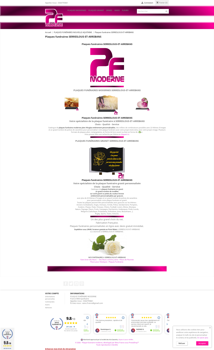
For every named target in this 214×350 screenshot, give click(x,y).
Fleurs (125, 10)
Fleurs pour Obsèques (98, 262)
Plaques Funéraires (116, 262)
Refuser (182, 343)
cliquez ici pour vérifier (125, 340)
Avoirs (47, 305)
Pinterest (81, 283)
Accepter (202, 343)
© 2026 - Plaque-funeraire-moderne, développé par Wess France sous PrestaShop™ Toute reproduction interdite (107, 343)
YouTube (76, 283)
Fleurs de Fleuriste (127, 259)
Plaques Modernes (76, 10)
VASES (117, 10)
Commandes (50, 302)
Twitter (71, 283)
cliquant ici (125, 134)
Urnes (109, 10)
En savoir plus (202, 338)
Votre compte (52, 293)
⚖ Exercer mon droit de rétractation (60, 349)
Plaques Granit (96, 10)
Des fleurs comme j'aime (108, 259)
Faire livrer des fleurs (88, 259)
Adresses (48, 308)
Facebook (65, 283)
